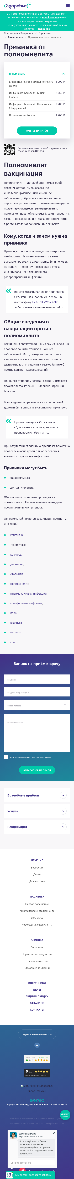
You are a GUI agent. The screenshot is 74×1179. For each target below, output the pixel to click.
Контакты (37, 1009)
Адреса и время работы (37, 1034)
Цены (37, 989)
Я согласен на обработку (30, 757)
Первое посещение (37, 904)
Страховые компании (37, 968)
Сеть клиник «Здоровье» (38, 1085)
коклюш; (16, 554)
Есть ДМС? (37, 917)
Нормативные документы (37, 954)
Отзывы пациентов (37, 961)
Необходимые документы (37, 924)
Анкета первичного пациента (37, 910)
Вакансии (37, 1003)
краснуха (16, 623)
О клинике (37, 947)
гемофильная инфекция (26, 603)
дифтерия (16, 564)
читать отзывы (37, 1091)
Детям (37, 874)
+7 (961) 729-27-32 (45, 302)
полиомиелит (19, 584)
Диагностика (37, 881)
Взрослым (37, 867)
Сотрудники (37, 983)
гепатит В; (16, 535)
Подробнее (43, 28)
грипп (14, 642)
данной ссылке (49, 17)
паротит (15, 632)
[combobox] (37, 705)
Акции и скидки (37, 996)
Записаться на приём (37, 770)
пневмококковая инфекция (28, 593)
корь (13, 613)
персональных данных (41, 757)
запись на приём (37, 130)
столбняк (16, 574)
